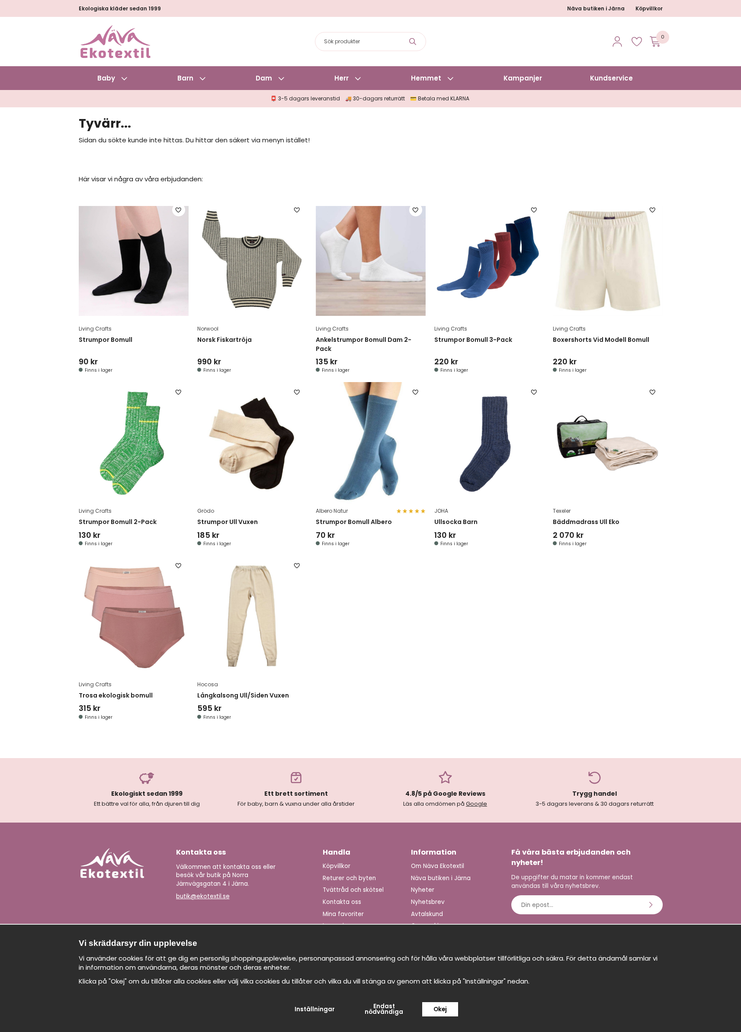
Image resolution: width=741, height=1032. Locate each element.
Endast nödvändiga (384, 1009)
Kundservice (611, 78)
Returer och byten (349, 878)
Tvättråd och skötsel (353, 890)
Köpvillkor (649, 8)
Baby (106, 78)
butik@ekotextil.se (203, 896)
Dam (264, 78)
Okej (440, 1009)
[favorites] (636, 41)
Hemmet (426, 78)
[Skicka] (652, 904)
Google (476, 804)
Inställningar (315, 1009)
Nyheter (422, 890)
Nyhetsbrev (428, 902)
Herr (341, 78)
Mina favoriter (343, 914)
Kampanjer (523, 78)
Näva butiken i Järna (596, 8)
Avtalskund (427, 914)
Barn (185, 78)
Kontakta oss (342, 902)
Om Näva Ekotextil (437, 866)
